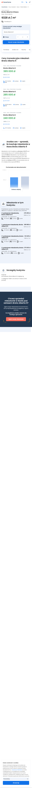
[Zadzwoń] (26, 2)
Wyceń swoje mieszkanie (16, 42)
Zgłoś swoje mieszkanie (16, 319)
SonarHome (4, 7)
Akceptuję (16, 783)
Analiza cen (15, 49)
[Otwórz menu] (29, 2)
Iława (18, 7)
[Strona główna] (6, 2)
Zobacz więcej (16, 189)
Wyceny (24, 49)
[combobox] (16, 32)
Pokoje (7, 37)
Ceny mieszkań (12, 7)
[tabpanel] (16, 96)
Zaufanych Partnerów (17, 769)
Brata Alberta (24, 7)
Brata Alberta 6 (9, 68)
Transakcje (6, 49)
